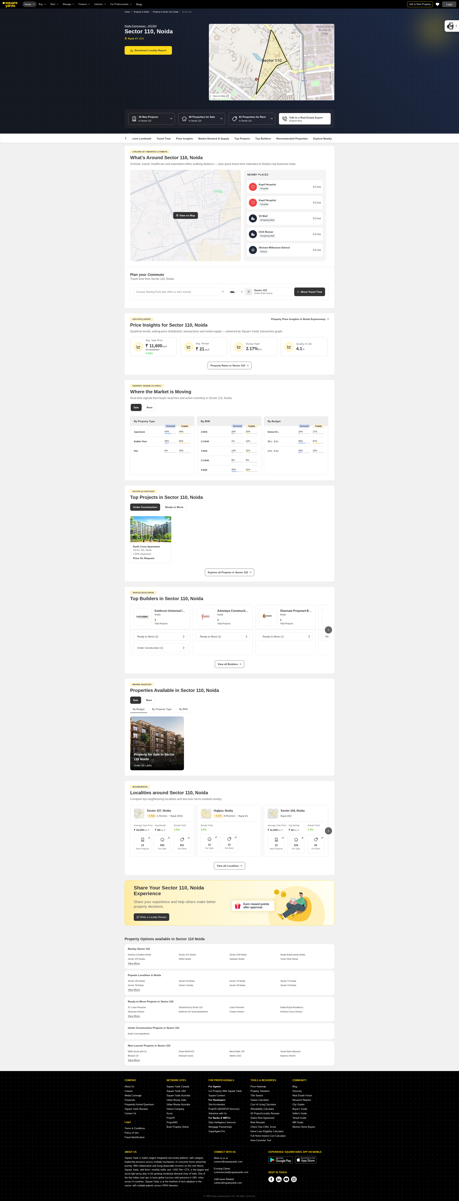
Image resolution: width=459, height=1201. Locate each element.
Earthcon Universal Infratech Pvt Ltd (171, 610)
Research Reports (301, 1100)
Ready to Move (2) (147, 636)
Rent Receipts (257, 1122)
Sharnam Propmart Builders (296, 610)
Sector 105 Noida (136, 959)
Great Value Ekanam (290, 1051)
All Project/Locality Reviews (265, 1113)
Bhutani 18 (133, 1056)
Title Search (256, 1095)
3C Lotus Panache (137, 1007)
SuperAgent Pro (217, 1131)
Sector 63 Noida (187, 981)
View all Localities (228, 865)
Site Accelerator (217, 1104)
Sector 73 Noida (288, 981)
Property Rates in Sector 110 (227, 365)
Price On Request (143, 558)
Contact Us (130, 1113)
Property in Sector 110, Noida (165, 12)
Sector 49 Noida (237, 985)
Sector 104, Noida (293, 810)
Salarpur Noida (237, 959)
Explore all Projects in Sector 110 (228, 572)
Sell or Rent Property (420, 4)
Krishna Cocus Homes (291, 1011)
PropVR (171, 1118)
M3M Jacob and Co (137, 1051)
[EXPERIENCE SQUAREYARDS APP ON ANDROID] (281, 1162)
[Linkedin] (279, 1179)
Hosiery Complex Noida (139, 954)
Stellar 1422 (235, 1056)
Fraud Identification (135, 1137)
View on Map (187, 215)
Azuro (170, 1113)
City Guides (298, 1104)
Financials (130, 1100)
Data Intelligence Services (222, 1122)
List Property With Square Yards (225, 1091)
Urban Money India (176, 1100)
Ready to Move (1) (273, 636)
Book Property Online (178, 1127)
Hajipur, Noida (223, 810)
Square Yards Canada (178, 1086)
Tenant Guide (299, 1118)
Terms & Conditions (135, 1128)
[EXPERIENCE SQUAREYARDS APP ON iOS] (305, 1162)
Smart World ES (186, 1051)
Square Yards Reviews (136, 1109)
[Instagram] (294, 1179)
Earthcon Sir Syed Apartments (193, 1011)
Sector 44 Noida (288, 985)
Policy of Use (132, 1132)
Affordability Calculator (262, 1109)
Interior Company (175, 1109)
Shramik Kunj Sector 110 (191, 1007)
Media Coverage (133, 1095)
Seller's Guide (299, 1113)
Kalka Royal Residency (291, 1007)
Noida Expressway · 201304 (141, 26)
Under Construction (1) (150, 647)
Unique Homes (237, 1011)
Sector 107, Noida (159, 810)
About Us (129, 1086)
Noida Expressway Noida (292, 954)
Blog (294, 1086)
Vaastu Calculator (259, 1100)
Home (127, 12)
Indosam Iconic (186, 1056)
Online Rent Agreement (262, 1118)
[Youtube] (286, 1179)
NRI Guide (297, 1122)
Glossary (297, 1091)
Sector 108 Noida (238, 954)
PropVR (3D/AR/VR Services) (224, 1109)
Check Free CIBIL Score (263, 1127)
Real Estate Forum (302, 1095)
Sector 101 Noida (187, 954)
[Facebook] (271, 1179)
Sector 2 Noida (186, 985)
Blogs (139, 4)
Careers (129, 1091)
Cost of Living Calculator (263, 1104)
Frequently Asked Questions (139, 1104)
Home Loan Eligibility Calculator (266, 1131)
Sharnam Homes (136, 1011)
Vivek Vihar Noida (289, 959)
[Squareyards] (10, 5)
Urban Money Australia (178, 1104)
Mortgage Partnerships (220, 1127)
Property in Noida (141, 12)
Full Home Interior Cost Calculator (268, 1135)
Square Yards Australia (178, 1095)
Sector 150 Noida (136, 981)
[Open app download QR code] (452, 26)
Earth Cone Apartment (138, 1034)
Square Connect (217, 1095)
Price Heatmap (258, 1086)
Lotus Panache (237, 1007)
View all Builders (228, 664)
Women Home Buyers (303, 1127)
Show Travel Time (311, 291)
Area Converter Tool (260, 1140)
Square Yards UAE (176, 1091)
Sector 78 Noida (136, 985)
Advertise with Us (218, 1113)
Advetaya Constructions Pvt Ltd (233, 610)
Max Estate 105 (237, 1051)
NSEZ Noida (185, 959)
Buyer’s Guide (299, 1109)
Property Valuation (259, 1091)
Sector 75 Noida (237, 981)
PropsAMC (172, 1122)
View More (134, 963)
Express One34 (287, 1056)
